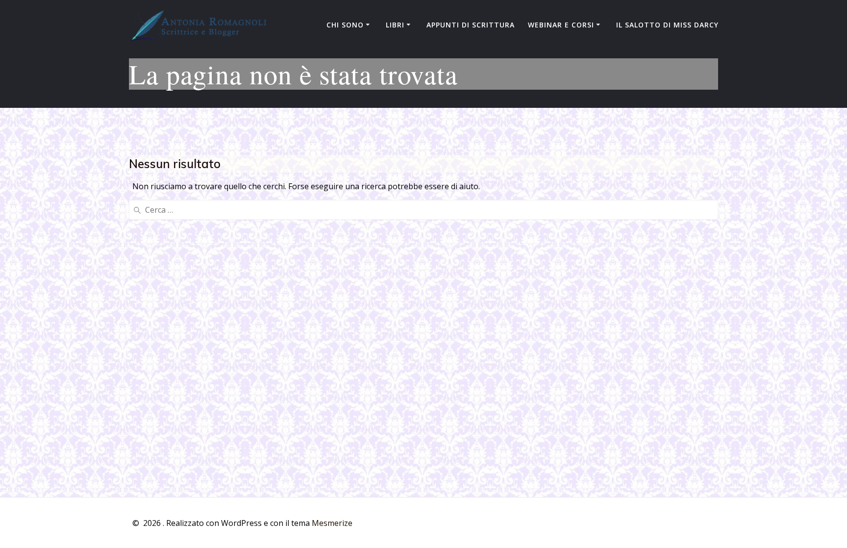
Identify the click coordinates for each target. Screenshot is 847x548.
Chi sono (345, 24)
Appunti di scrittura (470, 24)
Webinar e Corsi (561, 24)
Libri (395, 24)
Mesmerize (332, 523)
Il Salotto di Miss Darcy (667, 24)
